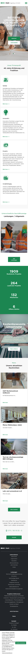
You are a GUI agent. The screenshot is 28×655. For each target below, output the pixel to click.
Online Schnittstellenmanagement (14, 588)
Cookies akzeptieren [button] (20, 642)
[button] (13, 53)
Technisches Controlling (14, 584)
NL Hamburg (14, 629)
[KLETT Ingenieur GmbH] (10, 3)
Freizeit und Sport (14, 604)
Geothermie (14, 580)
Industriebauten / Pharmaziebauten (14, 600)
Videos (14, 567)
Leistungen (14, 42)
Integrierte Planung (14, 582)
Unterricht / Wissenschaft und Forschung (14, 597)
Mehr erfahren (14, 349)
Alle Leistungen (14, 259)
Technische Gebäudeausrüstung (14, 574)
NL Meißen (14, 625)
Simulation (14, 576)
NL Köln (14, 627)
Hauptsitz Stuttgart (14, 623)
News (14, 616)
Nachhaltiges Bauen (14, 578)
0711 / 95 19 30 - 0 (14, 531)
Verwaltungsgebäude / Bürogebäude (14, 602)
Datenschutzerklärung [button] (7, 653)
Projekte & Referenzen (13, 594)
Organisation (14, 558)
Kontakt (14, 38)
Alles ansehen (14, 509)
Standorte (14, 560)
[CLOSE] (26, 3)
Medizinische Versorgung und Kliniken (14, 595)
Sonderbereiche (14, 606)
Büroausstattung (14, 563)
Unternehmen (14, 554)
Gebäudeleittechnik (14, 586)
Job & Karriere (14, 565)
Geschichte (14, 556)
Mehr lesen (5, 103)
